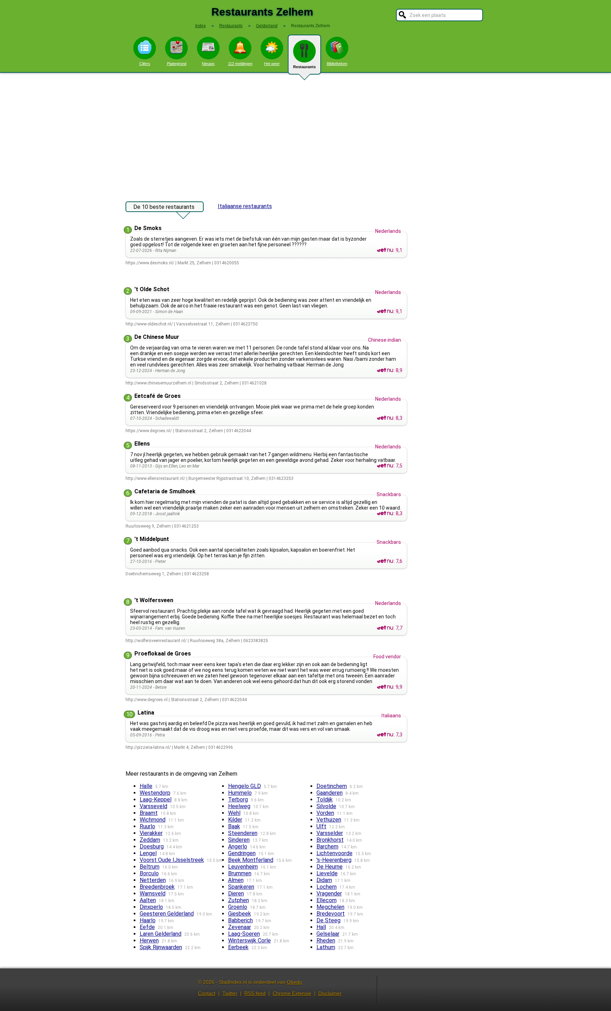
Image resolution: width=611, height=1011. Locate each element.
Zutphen (238, 900)
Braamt (149, 813)
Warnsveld (152, 893)
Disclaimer (330, 993)
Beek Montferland (250, 860)
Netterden (153, 880)
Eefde (147, 927)
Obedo (294, 982)
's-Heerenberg (333, 860)
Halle (146, 786)
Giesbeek (239, 913)
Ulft (321, 826)
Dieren (236, 893)
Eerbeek (238, 947)
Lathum (325, 947)
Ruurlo (147, 826)
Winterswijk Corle (249, 940)
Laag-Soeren (244, 933)
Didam (324, 880)
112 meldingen (240, 63)
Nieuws (208, 63)
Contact (206, 993)
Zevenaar (239, 927)
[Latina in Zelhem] (385, 734)
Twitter (229, 993)
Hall (321, 927)
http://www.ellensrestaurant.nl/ (155, 478)
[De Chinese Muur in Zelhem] (385, 370)
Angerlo (237, 846)
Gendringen (242, 853)
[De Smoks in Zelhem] (385, 250)
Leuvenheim (243, 866)
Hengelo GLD (244, 786)
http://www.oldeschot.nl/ (149, 324)
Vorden (325, 813)
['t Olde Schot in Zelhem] (385, 311)
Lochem (326, 886)
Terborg (238, 799)
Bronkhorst (330, 839)
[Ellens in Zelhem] (385, 466)
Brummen (239, 873)
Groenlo (237, 907)
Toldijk (324, 799)
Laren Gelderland (160, 933)
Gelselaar (327, 933)
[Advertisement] (305, 133)
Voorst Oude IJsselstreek (172, 860)
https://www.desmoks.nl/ (150, 262)
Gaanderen (329, 792)
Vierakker (151, 833)
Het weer (272, 63)
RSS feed (255, 993)
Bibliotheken (337, 63)
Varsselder (329, 833)
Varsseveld (153, 806)
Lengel (148, 853)
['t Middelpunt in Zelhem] (385, 561)
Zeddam (150, 839)
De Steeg (328, 920)
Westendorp (155, 792)
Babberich (240, 920)
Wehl (234, 813)
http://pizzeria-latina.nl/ (148, 747)
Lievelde (327, 873)
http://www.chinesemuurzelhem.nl (158, 383)
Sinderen (239, 839)
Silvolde (326, 806)
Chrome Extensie (292, 993)
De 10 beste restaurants (163, 207)
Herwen (149, 940)
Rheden (325, 940)
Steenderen (242, 833)
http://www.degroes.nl (147, 699)
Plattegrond (176, 63)
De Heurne (329, 866)
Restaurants (304, 67)
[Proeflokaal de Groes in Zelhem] (385, 687)
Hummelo (240, 792)
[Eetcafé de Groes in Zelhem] (385, 418)
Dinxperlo (151, 907)
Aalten (148, 900)
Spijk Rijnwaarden (161, 947)
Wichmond (152, 819)
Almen (236, 880)
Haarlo (148, 920)
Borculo (149, 873)
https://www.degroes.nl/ (149, 430)
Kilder (235, 819)
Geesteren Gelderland (167, 913)
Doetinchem (331, 786)
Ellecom (326, 900)
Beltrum (149, 866)
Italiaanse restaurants (245, 206)
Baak (234, 826)
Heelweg (239, 806)
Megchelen (330, 907)
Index (200, 25)
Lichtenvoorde (334, 853)
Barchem (327, 846)
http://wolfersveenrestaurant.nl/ (156, 640)
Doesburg (152, 846)
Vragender (329, 893)
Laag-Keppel (155, 799)
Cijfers (144, 63)
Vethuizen (328, 819)
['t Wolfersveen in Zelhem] (385, 628)
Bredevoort (330, 913)
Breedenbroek (157, 886)
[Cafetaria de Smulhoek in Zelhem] (385, 513)
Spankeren (241, 886)
